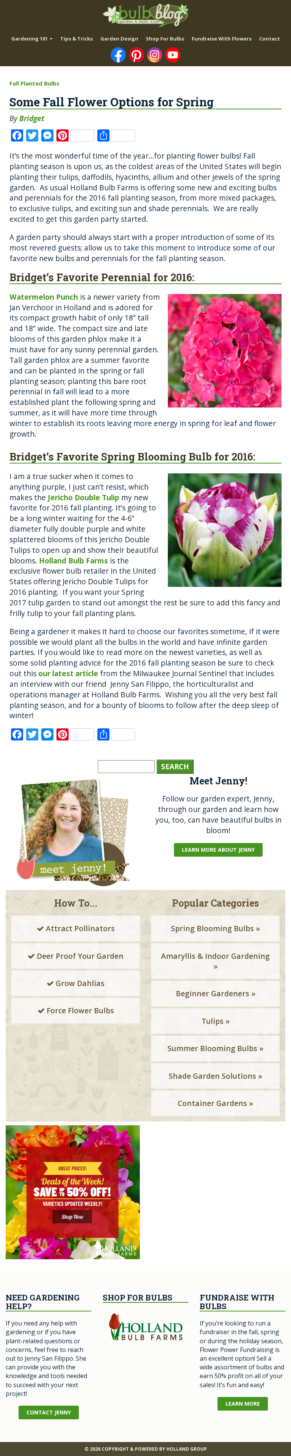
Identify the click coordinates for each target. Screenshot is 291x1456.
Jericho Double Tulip (83, 497)
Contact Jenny (49, 1412)
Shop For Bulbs (165, 38)
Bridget (31, 118)
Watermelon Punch (43, 297)
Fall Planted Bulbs (34, 83)
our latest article (68, 673)
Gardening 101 (30, 38)
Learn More (242, 1403)
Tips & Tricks (76, 38)
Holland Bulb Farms (73, 560)
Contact (269, 38)
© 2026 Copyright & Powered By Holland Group (145, 1449)
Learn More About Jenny (218, 849)
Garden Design (119, 38)
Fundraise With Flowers (222, 38)
